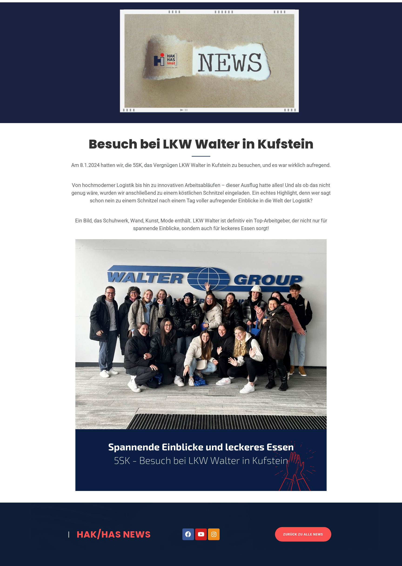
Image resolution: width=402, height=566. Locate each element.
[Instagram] (214, 534)
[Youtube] (201, 534)
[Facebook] (188, 534)
